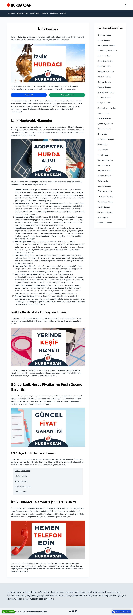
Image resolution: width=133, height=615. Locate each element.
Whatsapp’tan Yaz (67, 95)
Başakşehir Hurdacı (105, 160)
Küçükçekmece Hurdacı (107, 108)
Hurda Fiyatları (22, 13)
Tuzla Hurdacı (103, 155)
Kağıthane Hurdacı (105, 223)
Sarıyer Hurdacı (104, 113)
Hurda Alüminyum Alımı (24, 217)
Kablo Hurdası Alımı (29, 274)
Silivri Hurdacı (103, 217)
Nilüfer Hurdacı (21, 476)
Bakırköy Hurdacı (104, 165)
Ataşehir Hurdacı (104, 176)
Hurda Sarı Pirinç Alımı (24, 266)
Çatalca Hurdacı (104, 66)
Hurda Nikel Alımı (22, 255)
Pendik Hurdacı (104, 207)
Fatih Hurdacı (103, 150)
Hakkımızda (54, 13)
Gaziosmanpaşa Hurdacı (107, 51)
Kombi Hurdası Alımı (36, 285)
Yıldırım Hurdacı (21, 481)
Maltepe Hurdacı (104, 118)
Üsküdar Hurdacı (104, 98)
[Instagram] (73, 611)
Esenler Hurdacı (104, 56)
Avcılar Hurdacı (104, 40)
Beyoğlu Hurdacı (104, 82)
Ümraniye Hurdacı (105, 191)
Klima (23, 285)
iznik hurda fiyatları (64, 396)
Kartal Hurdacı (103, 181)
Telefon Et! (29, 95)
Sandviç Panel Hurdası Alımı (26, 296)
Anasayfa (11, 13)
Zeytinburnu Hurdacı (106, 139)
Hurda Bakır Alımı (22, 190)
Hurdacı (23, 611)
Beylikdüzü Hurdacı (105, 170)
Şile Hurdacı (102, 134)
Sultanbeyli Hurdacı (105, 197)
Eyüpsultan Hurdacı (105, 61)
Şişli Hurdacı (102, 144)
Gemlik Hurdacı (21, 492)
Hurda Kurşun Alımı (23, 241)
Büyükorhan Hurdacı (23, 486)
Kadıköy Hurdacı (104, 186)
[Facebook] (70, 611)
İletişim (63, 13)
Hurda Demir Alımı (22, 203)
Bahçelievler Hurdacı (106, 71)
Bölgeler (45, 13)
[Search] (125, 5)
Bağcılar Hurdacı (104, 87)
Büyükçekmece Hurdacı (107, 45)
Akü (16, 274)
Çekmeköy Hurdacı (105, 124)
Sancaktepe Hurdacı (106, 202)
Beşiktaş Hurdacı (104, 77)
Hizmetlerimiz (35, 13)
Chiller (17, 285)
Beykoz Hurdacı (104, 129)
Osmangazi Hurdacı (22, 471)
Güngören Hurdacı (105, 103)
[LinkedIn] (76, 611)
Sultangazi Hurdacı (105, 212)
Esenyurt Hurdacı (104, 35)
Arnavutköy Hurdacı (105, 92)
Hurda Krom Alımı (22, 228)
